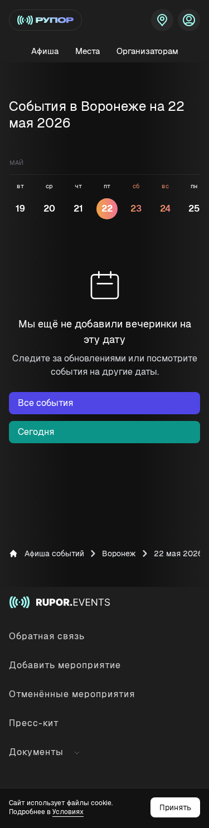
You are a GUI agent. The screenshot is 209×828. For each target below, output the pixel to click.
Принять (175, 807)
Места (87, 51)
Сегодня (36, 432)
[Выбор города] (162, 20)
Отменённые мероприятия (72, 694)
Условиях (68, 811)
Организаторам (147, 51)
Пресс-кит (34, 723)
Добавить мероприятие (65, 665)
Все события (45, 403)
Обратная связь (47, 636)
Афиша (45, 51)
